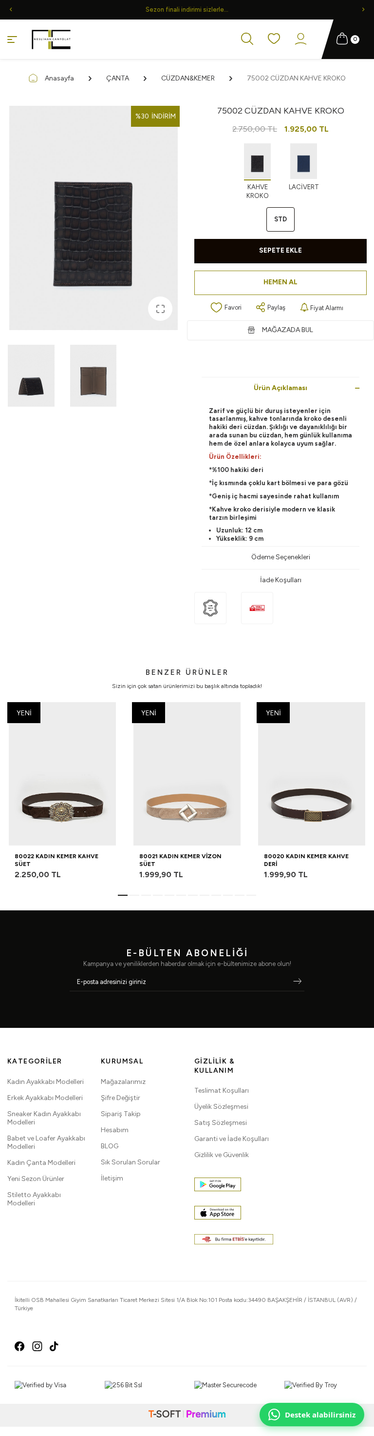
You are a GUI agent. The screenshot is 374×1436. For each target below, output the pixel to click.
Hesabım (115, 1130)
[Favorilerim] (274, 39)
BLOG (109, 1146)
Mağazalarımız (123, 1082)
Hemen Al (280, 282)
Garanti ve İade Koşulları (231, 1139)
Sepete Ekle (280, 250)
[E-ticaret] (187, 1415)
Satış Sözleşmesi (220, 1123)
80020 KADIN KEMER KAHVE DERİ (306, 860)
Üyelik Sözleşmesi (221, 1106)
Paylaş (276, 307)
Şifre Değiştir (120, 1098)
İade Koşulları (280, 580)
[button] (10, 9)
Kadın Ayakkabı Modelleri (45, 1082)
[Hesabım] (301, 39)
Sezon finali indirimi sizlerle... (187, 9)
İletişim (112, 1178)
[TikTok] (54, 1346)
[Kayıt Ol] (297, 982)
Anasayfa (59, 78)
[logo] (51, 39)
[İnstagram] (37, 1346)
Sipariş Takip (121, 1114)
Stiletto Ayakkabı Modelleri (34, 1199)
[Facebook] (20, 1346)
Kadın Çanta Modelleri (41, 1163)
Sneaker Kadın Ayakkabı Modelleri (44, 1118)
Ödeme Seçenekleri (280, 557)
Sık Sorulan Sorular (130, 1162)
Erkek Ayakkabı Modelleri (45, 1098)
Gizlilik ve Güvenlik (221, 1155)
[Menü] (12, 39)
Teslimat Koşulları (221, 1090)
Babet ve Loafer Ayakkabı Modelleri (46, 1142)
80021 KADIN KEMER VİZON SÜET (180, 860)
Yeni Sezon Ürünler (35, 1179)
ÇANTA (117, 78)
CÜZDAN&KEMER (188, 78)
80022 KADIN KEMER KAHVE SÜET (56, 860)
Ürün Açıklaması (280, 388)
